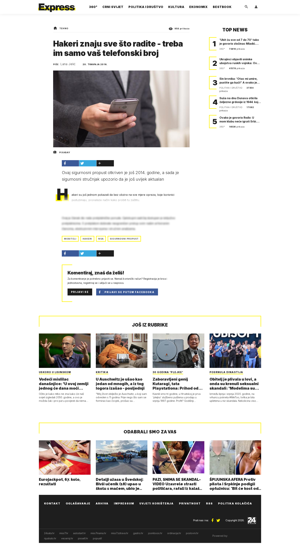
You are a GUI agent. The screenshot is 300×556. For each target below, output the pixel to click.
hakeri (87, 238)
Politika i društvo (231, 88)
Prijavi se (80, 291)
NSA (101, 238)
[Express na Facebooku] (212, 519)
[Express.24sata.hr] (57, 6)
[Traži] (246, 7)
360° (222, 49)
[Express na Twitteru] (218, 519)
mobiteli (70, 238)
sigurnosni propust (124, 238)
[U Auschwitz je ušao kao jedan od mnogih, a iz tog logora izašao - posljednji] (122, 350)
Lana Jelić (68, 64)
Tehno (63, 28)
